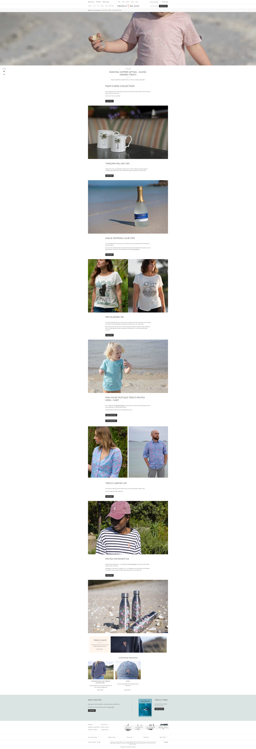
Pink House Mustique (120, 405)
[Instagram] (99, 742)
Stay (94, 5)
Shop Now (109, 101)
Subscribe (91, 710)
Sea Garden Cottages (92, 737)
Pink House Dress (111, 415)
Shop (106, 5)
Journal (90, 724)
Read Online (159, 708)
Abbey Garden (163, 737)
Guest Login (165, 1)
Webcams (99, 1)
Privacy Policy (105, 727)
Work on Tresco (92, 729)
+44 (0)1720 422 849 (154, 6)
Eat (98, 5)
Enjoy (102, 5)
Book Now (163, 6)
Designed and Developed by (128, 747)
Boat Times (92, 1)
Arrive (89, 5)
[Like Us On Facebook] (4, 71)
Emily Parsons (136, 249)
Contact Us (104, 724)
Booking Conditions (94, 727)
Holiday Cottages (112, 737)
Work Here (111, 5)
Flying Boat (145, 737)
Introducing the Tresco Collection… (100, 682)
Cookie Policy (105, 729)
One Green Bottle (132, 564)
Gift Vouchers (106, 1)
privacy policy (111, 707)
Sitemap (166, 742)
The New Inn (129, 737)
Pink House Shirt (111, 420)
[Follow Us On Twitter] (4, 74)
